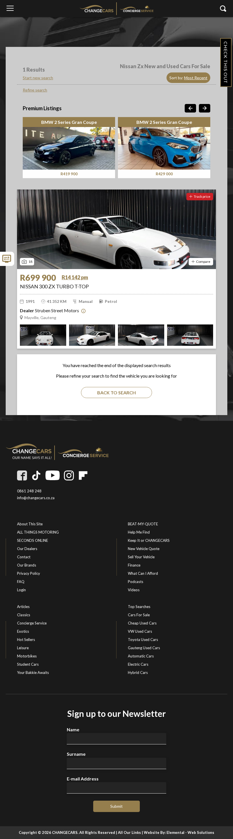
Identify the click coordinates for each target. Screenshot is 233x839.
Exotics (23, 631)
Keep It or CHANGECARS (149, 540)
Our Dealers (27, 548)
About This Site (30, 524)
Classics (23, 615)
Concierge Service (32, 623)
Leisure (23, 648)
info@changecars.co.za (36, 498)
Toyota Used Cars (143, 639)
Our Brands (26, 565)
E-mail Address (83, 778)
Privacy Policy (28, 573)
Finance (134, 565)
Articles (23, 606)
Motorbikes (27, 656)
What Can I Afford (143, 573)
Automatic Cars (141, 656)
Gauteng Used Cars (144, 648)
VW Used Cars (140, 631)
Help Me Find (139, 532)
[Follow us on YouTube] (52, 475)
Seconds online (32, 540)
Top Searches (139, 606)
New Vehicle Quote (143, 548)
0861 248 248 (29, 491)
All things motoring (38, 532)
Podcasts (135, 581)
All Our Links (129, 832)
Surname (76, 754)
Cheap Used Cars (142, 623)
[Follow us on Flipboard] (83, 475)
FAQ (20, 581)
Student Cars (28, 664)
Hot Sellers (26, 639)
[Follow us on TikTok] (36, 475)
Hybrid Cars (138, 672)
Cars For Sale (139, 615)
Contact (23, 557)
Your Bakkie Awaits (33, 672)
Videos (134, 590)
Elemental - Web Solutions (190, 832)
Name (73, 729)
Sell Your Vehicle (141, 557)
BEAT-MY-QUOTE (143, 524)
